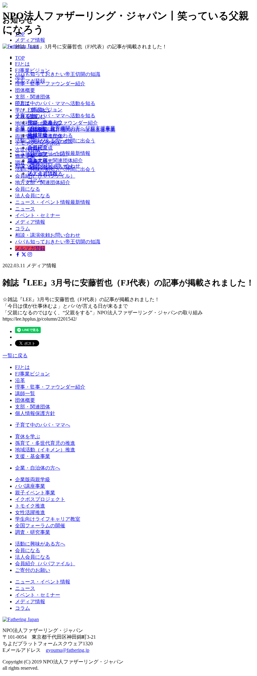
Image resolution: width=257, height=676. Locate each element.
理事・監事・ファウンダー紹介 (63, 122)
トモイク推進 (30, 505)
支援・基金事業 (32, 456)
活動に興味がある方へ (40, 543)
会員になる (27, 189)
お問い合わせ (47, 165)
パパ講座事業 (30, 486)
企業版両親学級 (32, 479)
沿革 (20, 380)
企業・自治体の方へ (37, 468)
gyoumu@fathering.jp (67, 650)
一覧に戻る (15, 355)
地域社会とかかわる (50, 135)
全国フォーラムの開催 (40, 525)
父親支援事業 (65, 128)
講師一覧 (25, 393)
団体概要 (25, 400)
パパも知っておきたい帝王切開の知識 (57, 74)
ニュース (38, 159)
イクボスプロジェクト (40, 499)
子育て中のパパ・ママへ (42, 425)
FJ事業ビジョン (45, 109)
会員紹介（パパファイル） (45, 563)
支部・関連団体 (32, 406)
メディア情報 (43, 173)
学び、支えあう (45, 122)
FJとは (22, 103)
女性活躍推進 (30, 512)
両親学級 (38, 134)
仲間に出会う (55, 140)
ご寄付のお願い (32, 570)
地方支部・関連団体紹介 (55, 160)
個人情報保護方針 (35, 413)
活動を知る (55, 115)
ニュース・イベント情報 (42, 581)
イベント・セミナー (37, 215)
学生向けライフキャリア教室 (47, 519)
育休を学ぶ (27, 436)
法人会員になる (32, 195)
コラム (35, 179)
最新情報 (52, 153)
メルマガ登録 (30, 80)
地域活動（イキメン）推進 (45, 449)
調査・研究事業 (32, 532)
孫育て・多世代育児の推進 (45, 443)
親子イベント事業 (35, 492)
